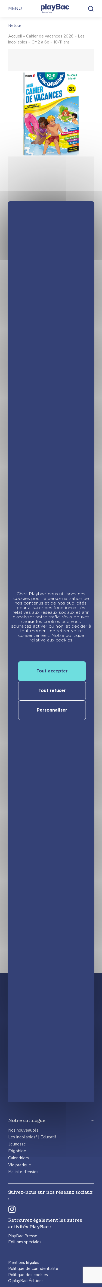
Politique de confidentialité (33, 1268)
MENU (15, 8)
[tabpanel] (51, 144)
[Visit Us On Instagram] (12, 1209)
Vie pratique (19, 1165)
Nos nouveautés (23, 1130)
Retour (14, 25)
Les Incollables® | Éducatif (32, 1137)
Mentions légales (23, 1262)
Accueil (15, 36)
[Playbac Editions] (55, 8)
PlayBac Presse (22, 1236)
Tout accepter (52, 671)
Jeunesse (17, 1144)
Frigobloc (17, 1151)
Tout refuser (52, 690)
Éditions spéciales (24, 1242)
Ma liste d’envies (23, 1172)
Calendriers (18, 1158)
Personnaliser (52, 710)
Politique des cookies (28, 1275)
